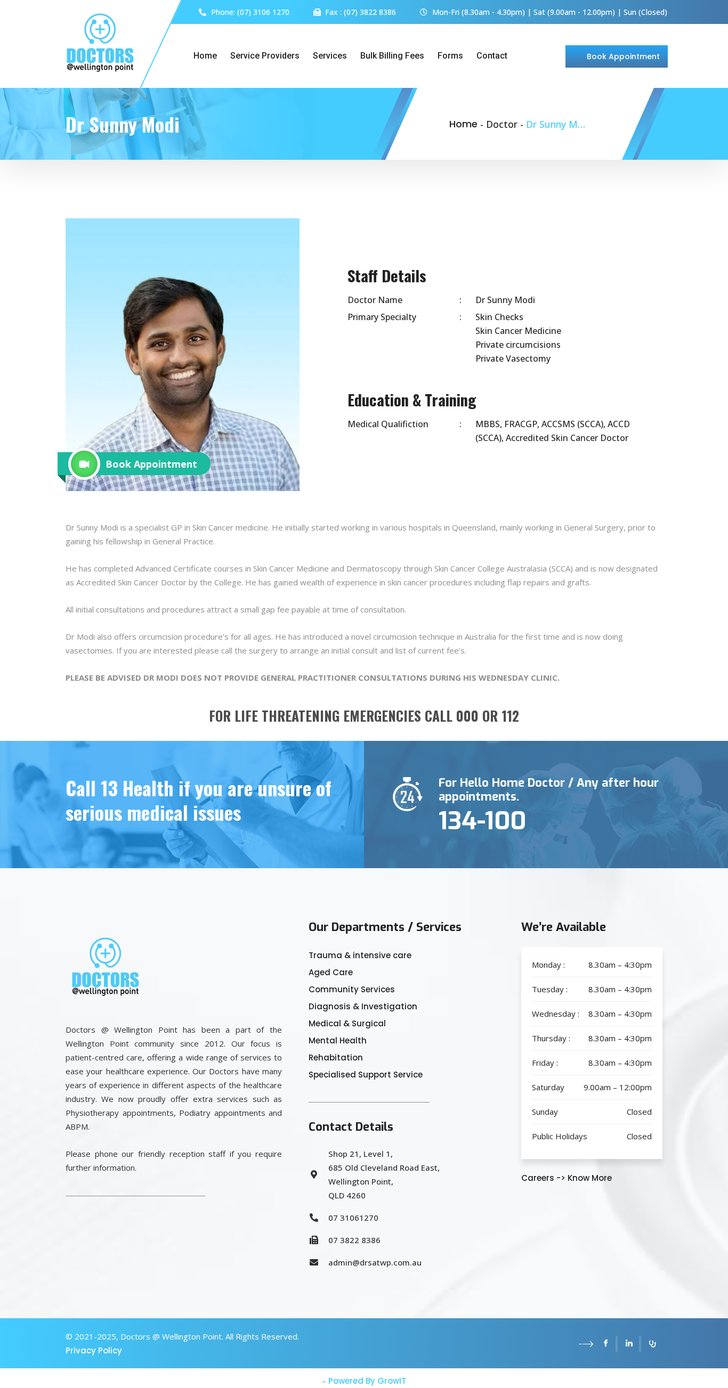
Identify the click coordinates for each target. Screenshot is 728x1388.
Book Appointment (623, 56)
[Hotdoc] (651, 1344)
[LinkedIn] (629, 1344)
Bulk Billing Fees (392, 56)
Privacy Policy (94, 1350)
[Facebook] (606, 1344)
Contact (491, 56)
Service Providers (265, 56)
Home (205, 56)
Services (330, 56)
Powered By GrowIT (367, 1380)
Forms (450, 56)
